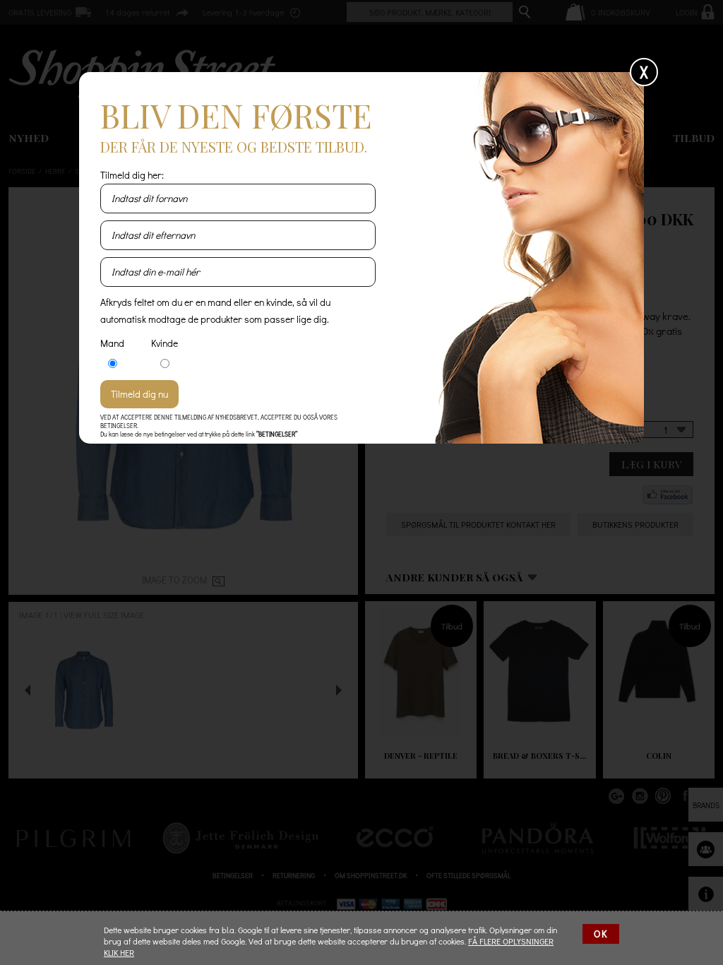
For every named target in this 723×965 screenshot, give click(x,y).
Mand (112, 343)
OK (601, 933)
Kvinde (164, 343)
